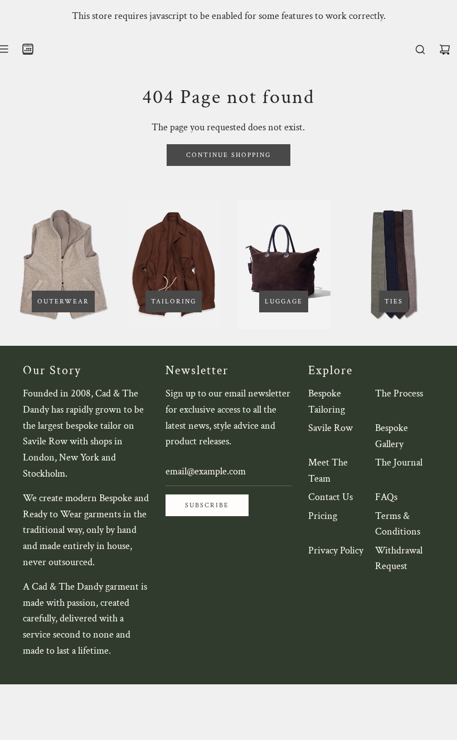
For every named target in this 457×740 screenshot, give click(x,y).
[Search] (420, 49)
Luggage (284, 301)
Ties (394, 301)
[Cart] (444, 49)
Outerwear (63, 301)
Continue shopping (228, 155)
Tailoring (173, 301)
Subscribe (207, 505)
